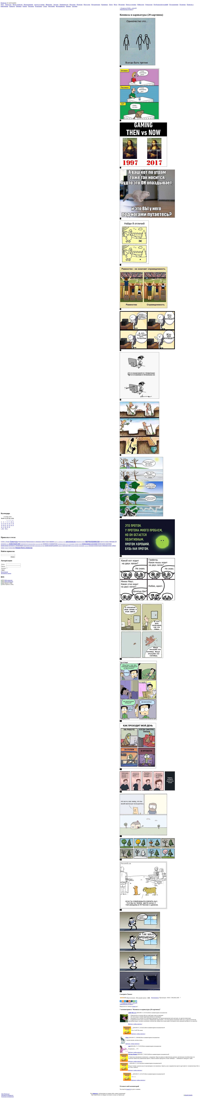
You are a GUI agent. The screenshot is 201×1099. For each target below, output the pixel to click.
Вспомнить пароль (6, 573)
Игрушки (72, 4)
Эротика (74, 6)
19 (1, 525)
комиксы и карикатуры (50, 544)
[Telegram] (136, 1001)
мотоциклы (71, 544)
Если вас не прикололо (7, 1096)
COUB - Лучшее (5, 541)
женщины (3, 544)
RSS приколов (8, 580)
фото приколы (26, 547)
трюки (2, 547)
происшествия (66, 545)
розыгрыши (81, 545)
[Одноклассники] (123, 1001)
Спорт (45, 6)
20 (3, 525)
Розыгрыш (38, 6)
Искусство (87, 4)
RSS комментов (8, 581)
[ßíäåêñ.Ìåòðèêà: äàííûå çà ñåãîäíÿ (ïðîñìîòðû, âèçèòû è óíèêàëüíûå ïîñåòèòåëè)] (188, 1095)
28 (5, 527)
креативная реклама (62, 544)
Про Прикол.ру (5, 1094)
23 (9, 525)
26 (1, 527)
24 (11, 525)
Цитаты (68, 6)
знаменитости (24, 544)
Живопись (49, 4)
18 (13, 523)
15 (7, 523)
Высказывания (28, 4)
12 (1, 523)
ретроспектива (75, 545)
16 (9, 523)
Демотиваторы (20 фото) (126, 9)
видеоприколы (92, 541)
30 (9, 527)
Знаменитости (64, 4)
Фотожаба (51, 6)
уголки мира (11, 547)
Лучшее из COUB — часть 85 (129, 8)
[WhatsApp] (134, 1001)
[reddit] (129, 1001)
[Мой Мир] (125, 1001)
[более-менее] (123, 997)
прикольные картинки (105, 544)
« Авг (2, 528)
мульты (80, 544)
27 (3, 527)
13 (3, 523)
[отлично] (125, 997)
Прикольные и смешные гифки (35, 541)
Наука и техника (131, 4)
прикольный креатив (51, 545)
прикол (134, 1006)
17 (11, 523)
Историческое (95, 4)
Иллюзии (79, 4)
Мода (115, 4)
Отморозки (148, 4)
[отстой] (120, 997)
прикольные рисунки (29, 545)
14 (5, 523)
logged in (128, 1089)
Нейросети (140, 4)
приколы (95, 1093)
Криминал (104, 4)
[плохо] (121, 997)
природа (60, 545)
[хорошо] (124, 997)
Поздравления (173, 4)
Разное (25, 6)
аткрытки (78, 541)
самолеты (86, 545)
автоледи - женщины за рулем (59, 541)
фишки (18, 548)
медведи (67, 543)
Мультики (121, 4)
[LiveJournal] (132, 1001)
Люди (111, 4)
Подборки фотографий (161, 4)
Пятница (18, 6)
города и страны (39, 4)
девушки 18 (113, 541)
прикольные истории (89, 544)
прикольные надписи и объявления (12, 545)
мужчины (76, 544)
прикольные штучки (40, 545)
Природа (12, 6)
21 (5, 525)
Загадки (55, 4)
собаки (114, 545)
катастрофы (38, 543)
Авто (2, 4)
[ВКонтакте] (121, 1001)
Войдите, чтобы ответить (135, 1024)
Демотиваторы (22, 541)
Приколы (3, 3)
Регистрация (4, 572)
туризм (6, 547)
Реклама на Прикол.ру (7, 1095)
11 (13, 522)
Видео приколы (18, 4)
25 (13, 525)
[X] (127, 1001)
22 (7, 525)
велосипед (83, 541)
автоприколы (71, 541)
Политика (182, 4)
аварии (51, 541)
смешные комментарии (95, 545)
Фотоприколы (60, 6)
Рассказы (31, 6)
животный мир (14, 544)
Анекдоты (8, 4)
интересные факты (31, 544)
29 (7, 527)
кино (41, 544)
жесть (8, 544)
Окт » (6, 528)
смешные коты (106, 545)
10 (11, 522)
